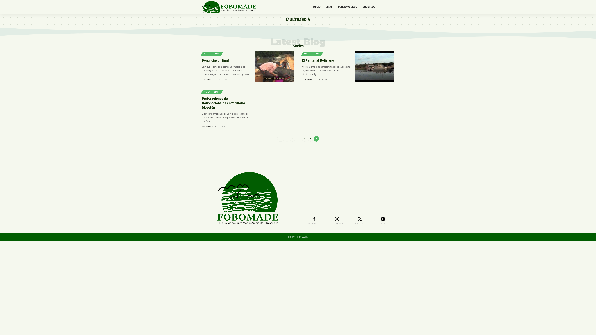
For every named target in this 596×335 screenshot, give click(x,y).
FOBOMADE (207, 80)
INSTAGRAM (337, 223)
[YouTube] (387, 7)
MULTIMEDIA (212, 54)
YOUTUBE (382, 223)
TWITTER (360, 223)
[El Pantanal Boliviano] (374, 66)
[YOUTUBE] (383, 219)
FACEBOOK (314, 223)
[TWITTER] (360, 219)
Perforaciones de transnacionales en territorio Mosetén (223, 103)
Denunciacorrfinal (215, 60)
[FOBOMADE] (229, 7)
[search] (391, 7)
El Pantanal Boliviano (318, 60)
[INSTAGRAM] (337, 219)
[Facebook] (379, 7)
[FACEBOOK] (314, 219)
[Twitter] (383, 7)
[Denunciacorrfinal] (274, 66)
